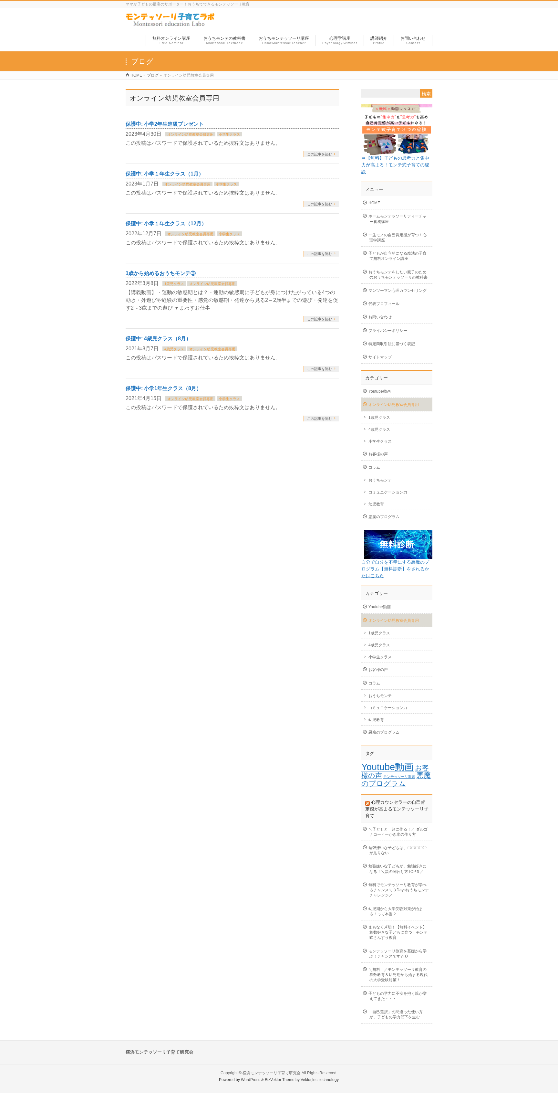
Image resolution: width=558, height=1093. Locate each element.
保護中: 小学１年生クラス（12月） (166, 223)
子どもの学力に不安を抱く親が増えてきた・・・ (397, 996)
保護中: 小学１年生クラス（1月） (165, 173)
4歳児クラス (174, 349)
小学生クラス (229, 134)
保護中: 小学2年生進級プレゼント (165, 124)
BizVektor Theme (279, 1079)
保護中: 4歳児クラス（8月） (158, 338)
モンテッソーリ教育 (399, 777)
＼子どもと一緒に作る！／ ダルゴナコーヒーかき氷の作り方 (398, 832)
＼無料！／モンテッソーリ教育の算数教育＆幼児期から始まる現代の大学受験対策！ (398, 974)
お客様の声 (378, 454)
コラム (374, 467)
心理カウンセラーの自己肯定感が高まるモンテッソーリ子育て (397, 809)
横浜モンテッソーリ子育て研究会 (272, 1073)
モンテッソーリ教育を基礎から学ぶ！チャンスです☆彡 (397, 954)
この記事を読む (319, 154)
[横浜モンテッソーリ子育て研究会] (171, 23)
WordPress (250, 1079)
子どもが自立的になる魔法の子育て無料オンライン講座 (397, 256)
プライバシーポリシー (387, 330)
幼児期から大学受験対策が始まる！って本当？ (395, 911)
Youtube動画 (379, 391)
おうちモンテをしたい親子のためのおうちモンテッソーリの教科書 (398, 275)
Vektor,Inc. (309, 1079)
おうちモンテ (380, 480)
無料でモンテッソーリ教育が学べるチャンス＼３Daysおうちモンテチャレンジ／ (398, 890)
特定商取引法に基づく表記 (391, 344)
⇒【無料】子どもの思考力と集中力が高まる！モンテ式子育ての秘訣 (395, 164)
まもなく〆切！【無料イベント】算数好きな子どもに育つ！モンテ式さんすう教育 (398, 932)
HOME (374, 203)
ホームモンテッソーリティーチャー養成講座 (397, 219)
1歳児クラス (174, 284)
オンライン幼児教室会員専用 (190, 134)
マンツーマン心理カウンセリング (397, 290)
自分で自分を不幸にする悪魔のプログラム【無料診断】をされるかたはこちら (395, 568)
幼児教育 (376, 504)
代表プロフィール (383, 304)
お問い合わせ (380, 317)
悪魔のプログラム (383, 517)
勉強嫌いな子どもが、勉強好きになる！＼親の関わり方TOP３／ (397, 869)
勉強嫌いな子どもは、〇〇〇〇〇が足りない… (397, 850)
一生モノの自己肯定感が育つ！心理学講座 (397, 237)
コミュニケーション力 (387, 492)
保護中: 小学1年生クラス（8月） (164, 388)
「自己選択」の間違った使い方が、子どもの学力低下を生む (395, 1014)
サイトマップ (380, 357)
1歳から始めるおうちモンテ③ (161, 273)
